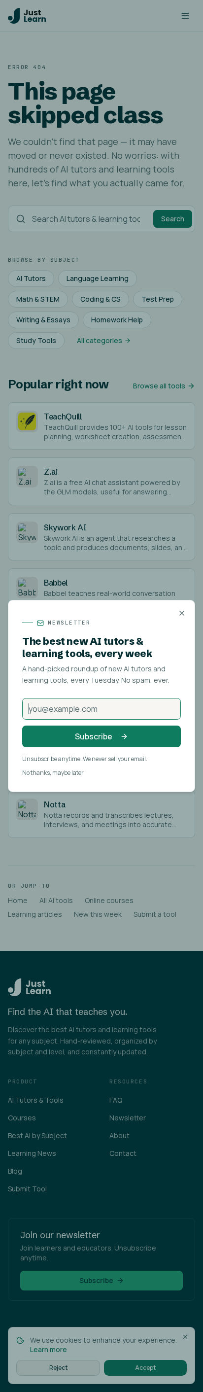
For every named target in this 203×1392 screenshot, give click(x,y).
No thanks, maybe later (53, 773)
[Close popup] (182, 613)
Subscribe (93, 736)
